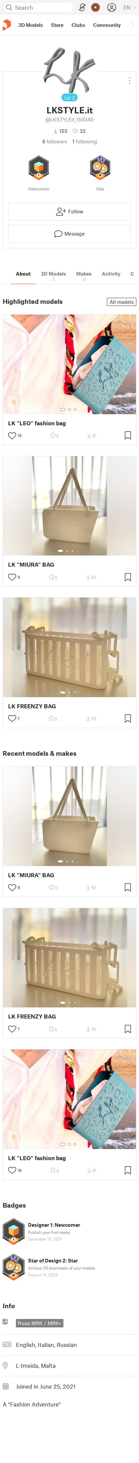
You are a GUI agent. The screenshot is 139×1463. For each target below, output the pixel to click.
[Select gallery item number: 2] (69, 409)
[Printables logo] (7, 25)
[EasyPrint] (82, 7)
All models (122, 302)
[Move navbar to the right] (132, 25)
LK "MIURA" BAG (31, 564)
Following (85, 141)
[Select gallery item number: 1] (62, 409)
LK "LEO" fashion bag (37, 423)
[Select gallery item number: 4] (78, 550)
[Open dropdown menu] (129, 78)
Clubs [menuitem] (78, 25)
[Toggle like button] (12, 436)
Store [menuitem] (57, 25)
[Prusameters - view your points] (95, 7)
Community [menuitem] (107, 25)
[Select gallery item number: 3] (75, 409)
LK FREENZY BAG (32, 706)
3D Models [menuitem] (30, 25)
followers (54, 141)
